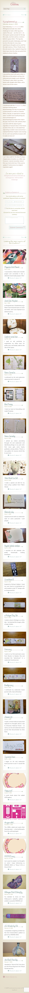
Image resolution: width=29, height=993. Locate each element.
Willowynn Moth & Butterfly (13, 892)
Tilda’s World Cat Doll (11, 478)
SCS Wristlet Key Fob (11, 926)
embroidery (20, 176)
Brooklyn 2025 (8, 685)
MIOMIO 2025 (9, 856)
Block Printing (8, 404)
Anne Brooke (15, 27)
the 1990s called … (9, 822)
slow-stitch (14, 178)
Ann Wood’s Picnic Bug (10, 960)
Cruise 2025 (8, 649)
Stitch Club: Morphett (11, 301)
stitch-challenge (17, 179)
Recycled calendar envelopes (12, 546)
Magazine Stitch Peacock (11, 267)
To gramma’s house (9, 757)
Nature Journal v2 (9, 372)
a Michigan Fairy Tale (11, 615)
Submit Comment (16, 227)
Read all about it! (14, 278)
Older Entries (11, 976)
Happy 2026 (8, 790)
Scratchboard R (9, 579)
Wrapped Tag (19, 105)
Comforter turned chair (11, 337)
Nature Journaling (9, 436)
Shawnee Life (8, 717)
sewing (8, 178)
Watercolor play (9, 512)
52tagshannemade (10, 176)
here (22, 33)
